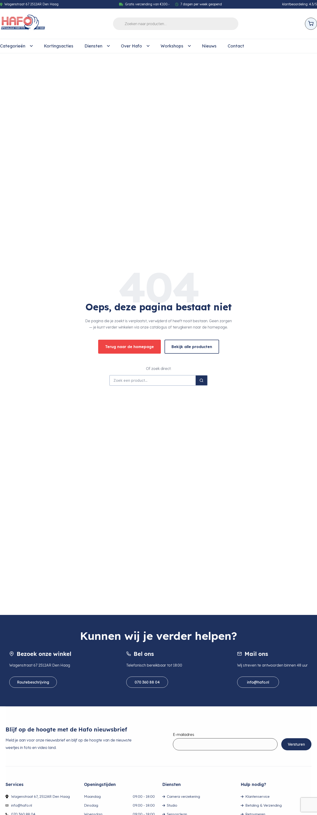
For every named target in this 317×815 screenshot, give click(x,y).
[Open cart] (311, 24)
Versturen (296, 744)
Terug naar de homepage (129, 346)
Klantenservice (257, 796)
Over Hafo (131, 46)
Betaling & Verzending (263, 805)
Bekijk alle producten (191, 346)
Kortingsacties (58, 46)
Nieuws (209, 46)
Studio (172, 805)
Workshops (172, 46)
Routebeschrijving (33, 682)
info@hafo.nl (258, 682)
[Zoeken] (201, 380)
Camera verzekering (183, 796)
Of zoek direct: (158, 368)
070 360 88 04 (147, 682)
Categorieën (12, 46)
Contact (236, 46)
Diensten (93, 46)
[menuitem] (16, 46)
